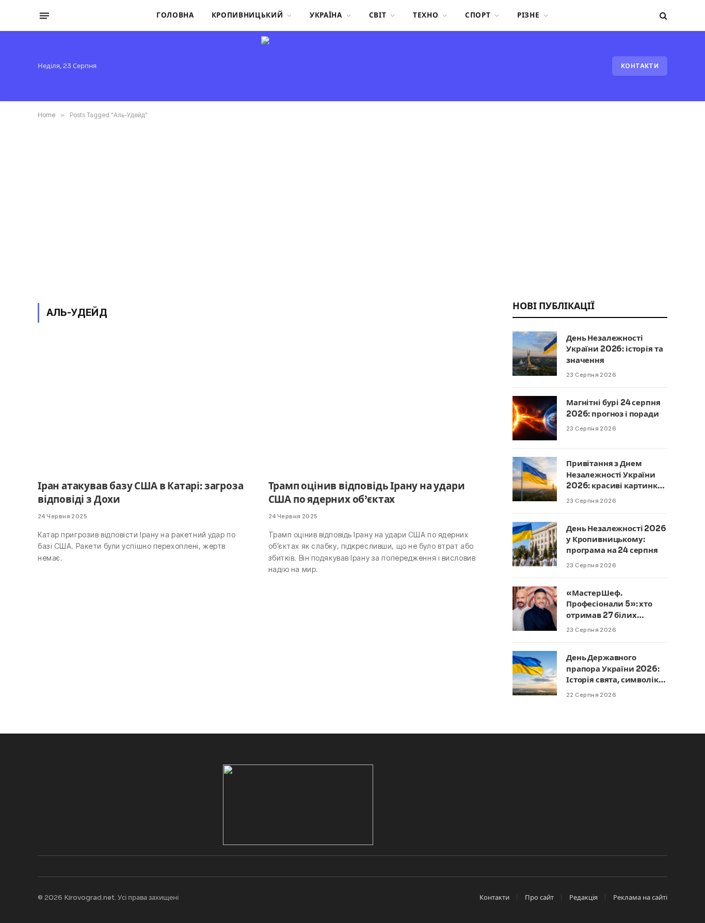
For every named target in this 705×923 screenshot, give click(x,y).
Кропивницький (247, 15)
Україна (326, 15)
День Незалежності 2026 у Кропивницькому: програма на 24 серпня (616, 539)
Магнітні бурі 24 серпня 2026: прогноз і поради (613, 407)
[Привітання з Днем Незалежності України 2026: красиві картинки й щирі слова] (534, 479)
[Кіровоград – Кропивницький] (352, 66)
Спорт (477, 15)
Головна (175, 15)
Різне (528, 15)
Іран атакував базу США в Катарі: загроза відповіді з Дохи (140, 493)
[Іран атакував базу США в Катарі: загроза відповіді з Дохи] (144, 407)
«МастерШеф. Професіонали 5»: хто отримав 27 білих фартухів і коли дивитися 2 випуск (609, 604)
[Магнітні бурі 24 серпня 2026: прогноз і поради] (534, 418)
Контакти (640, 66)
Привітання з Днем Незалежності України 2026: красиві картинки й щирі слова (614, 474)
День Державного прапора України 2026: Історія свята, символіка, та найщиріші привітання (615, 669)
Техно (425, 15)
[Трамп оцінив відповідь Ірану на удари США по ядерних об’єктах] (374, 407)
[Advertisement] (352, 209)
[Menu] (44, 15)
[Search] (662, 15)
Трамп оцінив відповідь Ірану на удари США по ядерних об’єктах (366, 493)
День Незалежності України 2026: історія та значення (614, 349)
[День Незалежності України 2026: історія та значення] (534, 353)
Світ (378, 15)
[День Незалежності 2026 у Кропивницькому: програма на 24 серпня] (534, 544)
